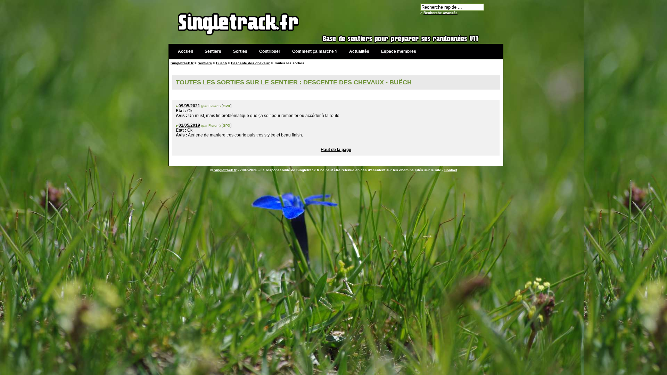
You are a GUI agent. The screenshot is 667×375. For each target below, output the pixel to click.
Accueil (185, 51)
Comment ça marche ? (314, 51)
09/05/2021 (189, 105)
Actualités (359, 51)
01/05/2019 (189, 125)
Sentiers (213, 51)
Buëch (221, 63)
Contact (450, 170)
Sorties (240, 51)
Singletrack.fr (182, 63)
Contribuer (269, 51)
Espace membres (398, 51)
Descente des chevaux (250, 63)
